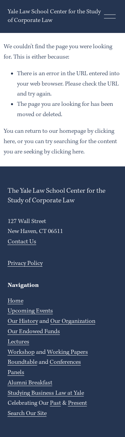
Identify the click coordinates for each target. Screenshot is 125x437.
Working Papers (67, 352)
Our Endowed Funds (34, 332)
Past (55, 403)
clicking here (67, 152)
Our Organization (72, 321)
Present (77, 403)
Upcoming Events (30, 311)
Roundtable (22, 362)
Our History (23, 321)
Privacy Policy (25, 263)
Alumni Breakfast (30, 383)
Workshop (21, 352)
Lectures (18, 342)
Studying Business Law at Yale (46, 393)
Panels (16, 372)
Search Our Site (27, 413)
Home (15, 301)
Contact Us (22, 242)
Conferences (65, 362)
